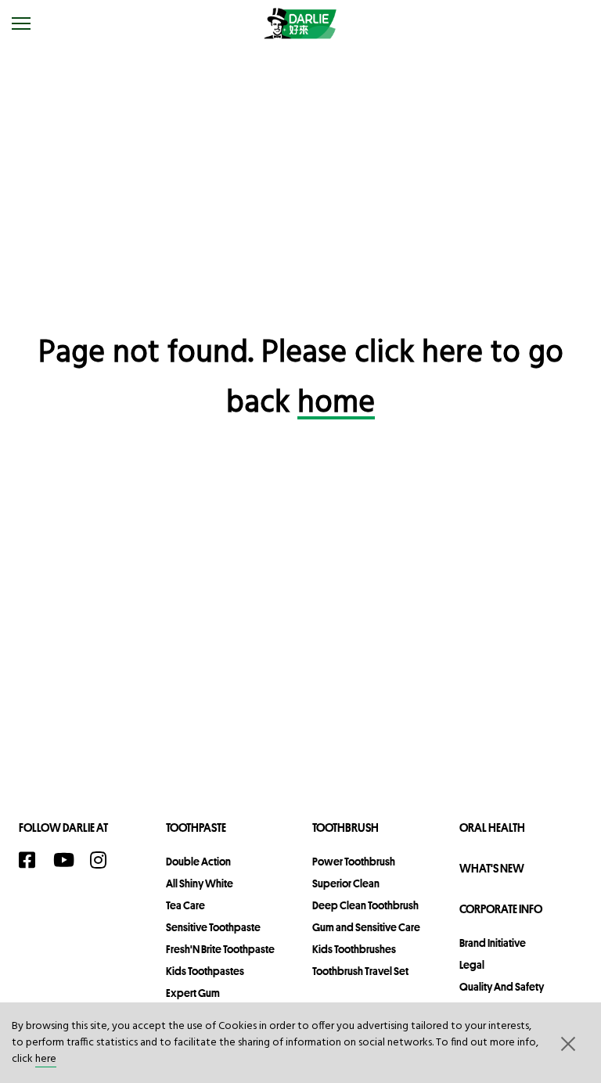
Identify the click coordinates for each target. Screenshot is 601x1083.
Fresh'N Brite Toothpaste (220, 949)
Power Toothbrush (353, 861)
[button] (566, 1043)
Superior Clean (346, 883)
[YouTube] (67, 860)
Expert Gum (193, 993)
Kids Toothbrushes (354, 949)
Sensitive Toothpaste (213, 927)
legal (471, 965)
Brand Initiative (492, 943)
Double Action (198, 861)
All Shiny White (199, 883)
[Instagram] (103, 860)
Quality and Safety (501, 986)
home (336, 404)
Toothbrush (345, 827)
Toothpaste (196, 827)
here (45, 1059)
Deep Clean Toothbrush (365, 905)
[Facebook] (32, 860)
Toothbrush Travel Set (360, 971)
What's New (491, 868)
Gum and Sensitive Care (366, 927)
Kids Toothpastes (205, 971)
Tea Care (185, 905)
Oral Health (492, 827)
